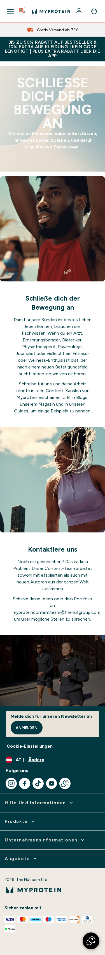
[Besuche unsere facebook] (24, 783)
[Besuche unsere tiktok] (38, 783)
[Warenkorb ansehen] (94, 11)
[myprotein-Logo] (51, 11)
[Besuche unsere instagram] (11, 783)
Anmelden (27, 727)
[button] (91, 940)
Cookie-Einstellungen (30, 746)
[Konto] (79, 11)
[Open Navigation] (10, 11)
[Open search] (22, 11)
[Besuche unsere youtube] (51, 783)
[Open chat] (65, 783)
